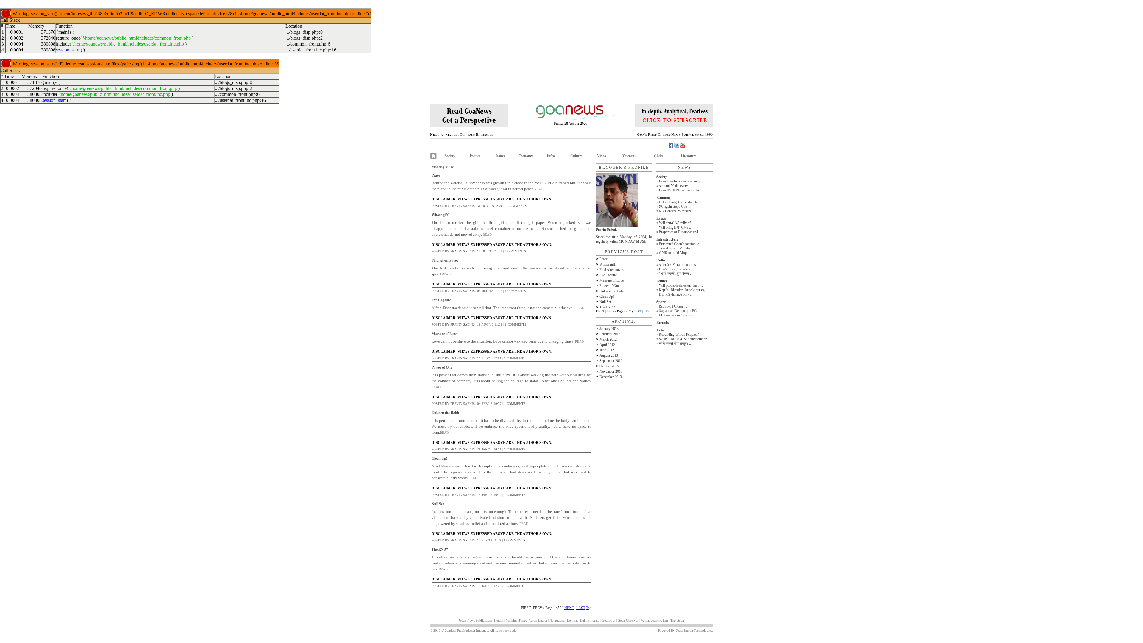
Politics (475, 156)
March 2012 (608, 339)
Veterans (629, 156)
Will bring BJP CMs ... (675, 227)
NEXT (569, 608)
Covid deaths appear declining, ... (682, 181)
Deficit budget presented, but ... (681, 202)
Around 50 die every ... (675, 186)
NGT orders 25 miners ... (677, 211)
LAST (580, 608)
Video (601, 156)
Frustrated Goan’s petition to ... (681, 244)
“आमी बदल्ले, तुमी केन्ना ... (676, 273)
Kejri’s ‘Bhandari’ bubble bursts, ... (684, 290)
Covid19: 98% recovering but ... (681, 190)
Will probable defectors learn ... (681, 285)
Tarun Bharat (538, 620)
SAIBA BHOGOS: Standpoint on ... (685, 339)
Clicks (658, 156)
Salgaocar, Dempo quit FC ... (679, 311)
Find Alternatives (445, 260)
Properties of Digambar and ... (680, 232)
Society (449, 156)
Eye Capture (441, 299)
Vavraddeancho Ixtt (654, 620)
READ (538, 189)
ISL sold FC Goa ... (673, 306)
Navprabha (557, 620)
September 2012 (610, 361)
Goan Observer (628, 620)
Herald (498, 620)
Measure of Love (444, 333)
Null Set (438, 503)
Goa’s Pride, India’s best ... (678, 269)
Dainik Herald (589, 620)
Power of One (442, 367)
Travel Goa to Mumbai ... (677, 248)
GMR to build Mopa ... (675, 253)
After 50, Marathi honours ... (679, 265)
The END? (440, 549)
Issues (500, 156)
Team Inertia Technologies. (694, 630)
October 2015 (609, 366)
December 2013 (610, 377)
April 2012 (607, 345)
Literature (688, 156)
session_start (67, 49)
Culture (576, 156)
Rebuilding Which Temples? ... (680, 335)
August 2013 (608, 355)
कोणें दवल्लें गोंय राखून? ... (675, 343)
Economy (526, 156)
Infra (551, 156)
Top (588, 608)
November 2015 (610, 371)
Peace (436, 175)
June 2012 (606, 350)
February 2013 (609, 334)
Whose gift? (441, 214)
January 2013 (609, 329)
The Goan (677, 620)
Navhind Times (516, 620)
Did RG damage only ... (676, 294)
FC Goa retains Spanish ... (677, 315)
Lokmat (572, 620)
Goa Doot (608, 620)
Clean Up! (439, 458)
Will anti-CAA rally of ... (676, 223)
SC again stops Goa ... (675, 207)
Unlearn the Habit (445, 412)
